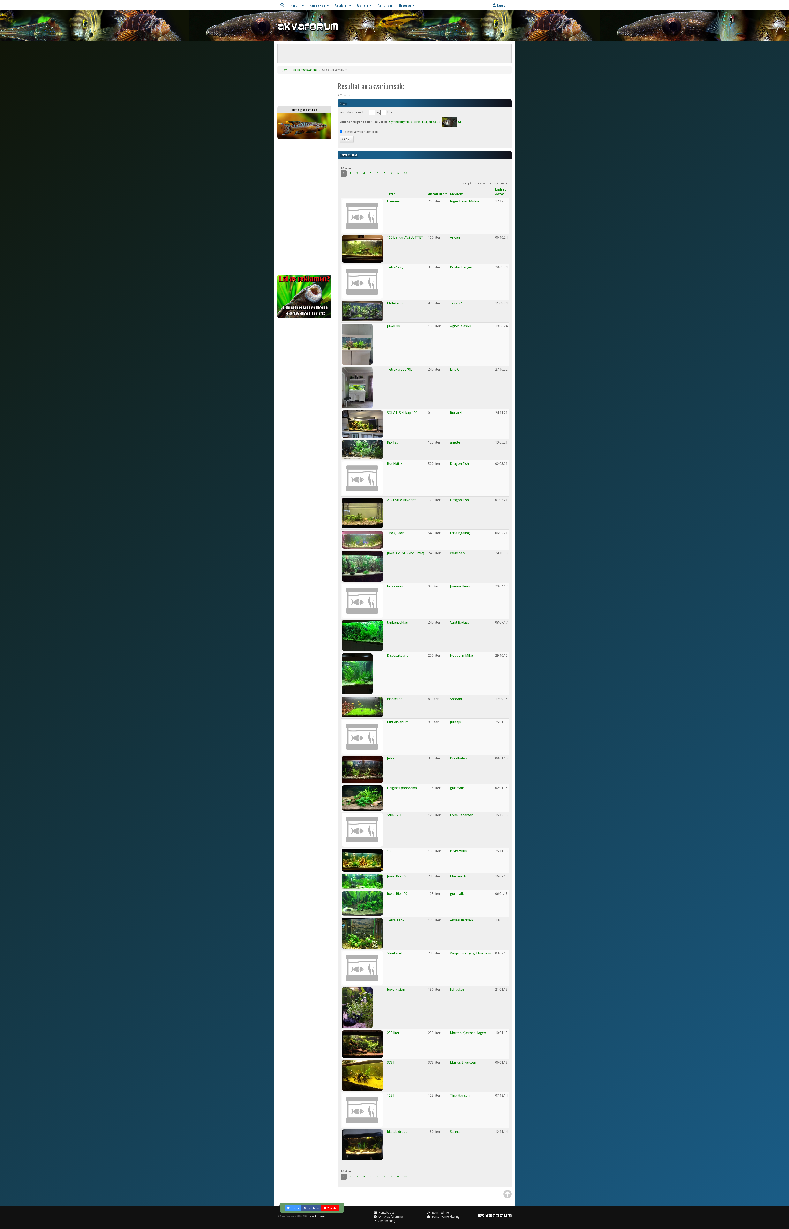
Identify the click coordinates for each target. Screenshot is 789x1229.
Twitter (295, 1208)
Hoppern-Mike (461, 655)
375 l (390, 1062)
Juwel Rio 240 (397, 876)
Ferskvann (395, 586)
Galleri (363, 5)
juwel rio (393, 326)
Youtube (332, 1208)
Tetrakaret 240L (399, 369)
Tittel (392, 194)
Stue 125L (394, 815)
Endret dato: (500, 191)
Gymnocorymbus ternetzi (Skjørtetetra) (415, 122)
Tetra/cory (395, 267)
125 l (390, 1095)
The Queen (395, 533)
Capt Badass (459, 622)
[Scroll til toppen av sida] (507, 1194)
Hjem (284, 70)
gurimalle (457, 787)
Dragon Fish (459, 463)
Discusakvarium (399, 655)
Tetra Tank (395, 920)
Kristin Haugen (461, 267)
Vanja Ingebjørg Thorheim (470, 953)
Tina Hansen (460, 1095)
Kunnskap (318, 5)
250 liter (393, 1032)
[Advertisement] (304, 207)
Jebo (390, 758)
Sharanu (456, 699)
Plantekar (394, 699)
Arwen (455, 237)
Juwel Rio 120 (397, 893)
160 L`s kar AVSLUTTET (405, 237)
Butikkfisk (394, 463)
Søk (348, 139)
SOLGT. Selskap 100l (402, 412)
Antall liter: (437, 194)
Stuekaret (394, 953)
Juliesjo (455, 722)
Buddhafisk (458, 758)
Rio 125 (392, 442)
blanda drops (397, 1131)
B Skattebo (458, 851)
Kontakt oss (386, 1212)
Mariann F (458, 876)
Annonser (385, 5)
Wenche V (457, 553)
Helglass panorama (402, 787)
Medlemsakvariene (304, 70)
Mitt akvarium (397, 722)
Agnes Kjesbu (460, 326)
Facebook (313, 1208)
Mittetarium (396, 303)
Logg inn (504, 5)
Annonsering (386, 1221)
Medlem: (457, 194)
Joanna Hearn (460, 586)
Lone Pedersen (461, 815)
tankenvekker (397, 622)
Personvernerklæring (445, 1217)
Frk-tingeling (460, 533)
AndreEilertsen (461, 920)
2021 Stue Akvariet (401, 500)
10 (405, 173)
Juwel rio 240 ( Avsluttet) (405, 553)
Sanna (455, 1131)
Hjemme (393, 201)
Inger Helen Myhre (464, 201)
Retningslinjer (440, 1212)
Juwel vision (396, 989)
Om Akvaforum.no (390, 1217)
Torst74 (456, 303)
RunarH (456, 412)
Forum (296, 5)
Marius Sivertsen (463, 1062)
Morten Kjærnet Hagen (468, 1032)
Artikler (342, 5)
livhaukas (457, 989)
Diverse (406, 5)
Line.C (454, 369)
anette (455, 442)
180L (390, 851)
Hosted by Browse (316, 1216)
